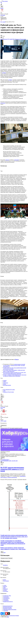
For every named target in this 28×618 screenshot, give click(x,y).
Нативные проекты (7, 608)
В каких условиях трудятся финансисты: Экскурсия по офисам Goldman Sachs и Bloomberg (14, 375)
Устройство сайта (7, 595)
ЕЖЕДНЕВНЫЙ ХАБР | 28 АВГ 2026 (9, 460)
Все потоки (5, 1)
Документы (5, 599)
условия (10, 79)
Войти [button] (2, 8)
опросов (7, 159)
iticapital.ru (5, 565)
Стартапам (5, 610)
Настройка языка (4, 615)
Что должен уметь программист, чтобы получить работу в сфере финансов (14, 371)
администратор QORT (15, 365)
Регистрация (6, 580)
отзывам (4, 72)
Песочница (5, 591)
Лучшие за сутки (4, 558)
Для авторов (6, 596)
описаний (16, 159)
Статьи (4, 585)
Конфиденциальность (8, 601)
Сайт (2, 408)
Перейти (2, 457)
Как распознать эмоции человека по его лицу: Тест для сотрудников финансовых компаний (14, 373)
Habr (8, 616)
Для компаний (6, 598)
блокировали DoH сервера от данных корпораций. (13, 477)
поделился (3, 103)
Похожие (10, 558)
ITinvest (16, 359)
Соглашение (6, 600)
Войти (4, 579)
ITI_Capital (3, 21)
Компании (5, 588)
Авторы (5, 590)
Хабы (4, 587)
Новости (5, 586)
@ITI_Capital (3, 420)
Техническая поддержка (13, 615)
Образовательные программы (9, 609)
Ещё (4, 552)
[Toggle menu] (1, 1)
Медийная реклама (7, 607)
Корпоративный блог (8, 606)
